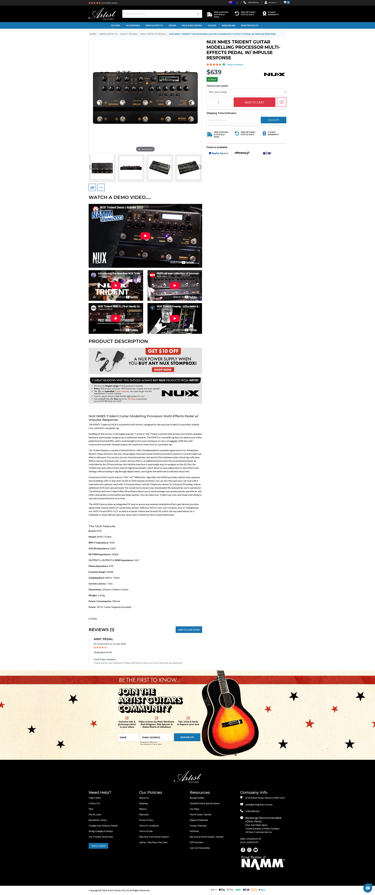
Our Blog (194, 808)
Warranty (144, 814)
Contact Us (94, 803)
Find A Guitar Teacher (201, 814)
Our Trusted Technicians (101, 836)
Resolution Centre (98, 820)
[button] (284, 2)
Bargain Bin (228, 25)
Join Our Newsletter (200, 847)
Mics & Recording (192, 25)
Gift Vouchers (197, 842)
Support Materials (199, 820)
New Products (249, 25)
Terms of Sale (146, 831)
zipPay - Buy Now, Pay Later (153, 842)
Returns (143, 808)
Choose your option (217, 85)
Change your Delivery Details (103, 825)
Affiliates (194, 831)
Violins (212, 25)
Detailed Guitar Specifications (205, 803)
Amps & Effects (154, 25)
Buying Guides (197, 797)
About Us (144, 797)
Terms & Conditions (149, 825)
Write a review (189, 629)
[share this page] (101, 187)
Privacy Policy (146, 820)
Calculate (273, 120)
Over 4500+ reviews (109, 3)
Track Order (98, 846)
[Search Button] (198, 14)
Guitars (115, 25)
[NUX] (274, 74)
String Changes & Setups (101, 831)
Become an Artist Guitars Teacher (207, 836)
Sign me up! (187, 737)
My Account (95, 814)
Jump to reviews (235, 64)
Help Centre (95, 797)
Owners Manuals (198, 825)
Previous (91, 167)
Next (199, 167)
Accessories (133, 25)
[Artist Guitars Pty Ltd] (102, 13)
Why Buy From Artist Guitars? (154, 836)
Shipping (143, 803)
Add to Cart (254, 102)
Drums (172, 25)
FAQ (91, 808)
